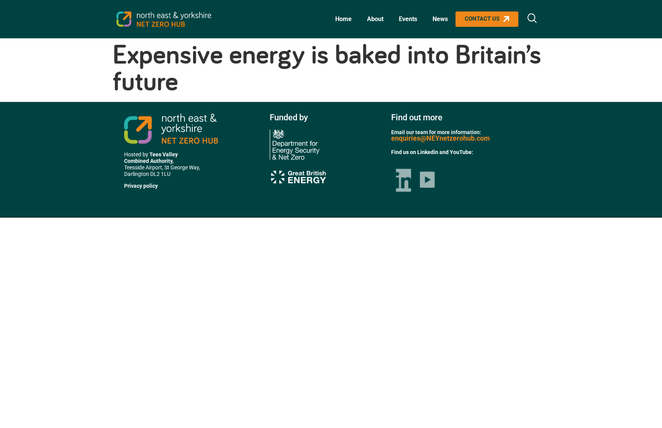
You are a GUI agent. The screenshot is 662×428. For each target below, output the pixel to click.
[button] (532, 19)
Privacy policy (141, 186)
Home (343, 19)
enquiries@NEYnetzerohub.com (440, 138)
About (375, 19)
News (440, 19)
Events (408, 19)
